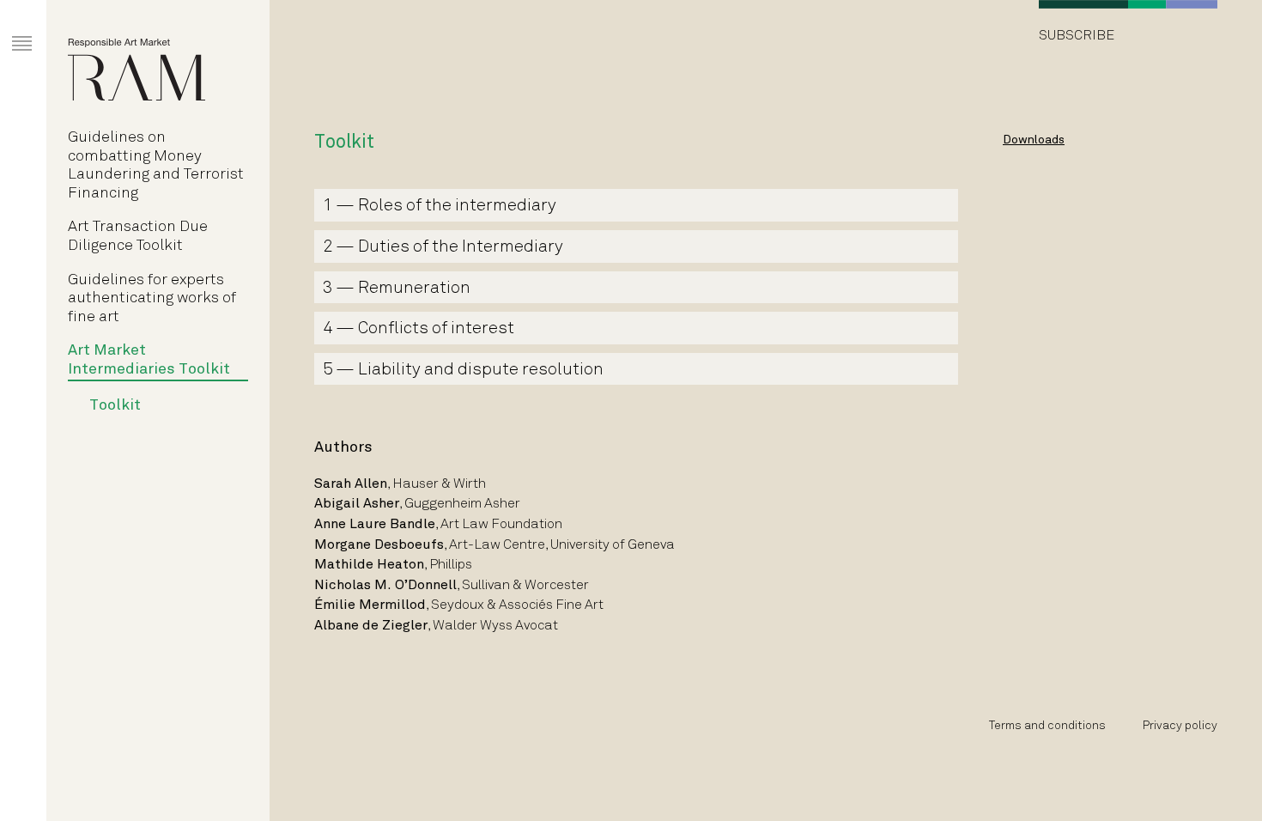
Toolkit (115, 405)
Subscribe (1076, 35)
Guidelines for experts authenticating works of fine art (152, 299)
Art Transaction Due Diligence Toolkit (138, 236)
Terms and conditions (1047, 726)
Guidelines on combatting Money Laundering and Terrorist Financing (156, 166)
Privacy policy (1180, 726)
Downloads (1034, 140)
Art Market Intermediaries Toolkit (149, 360)
